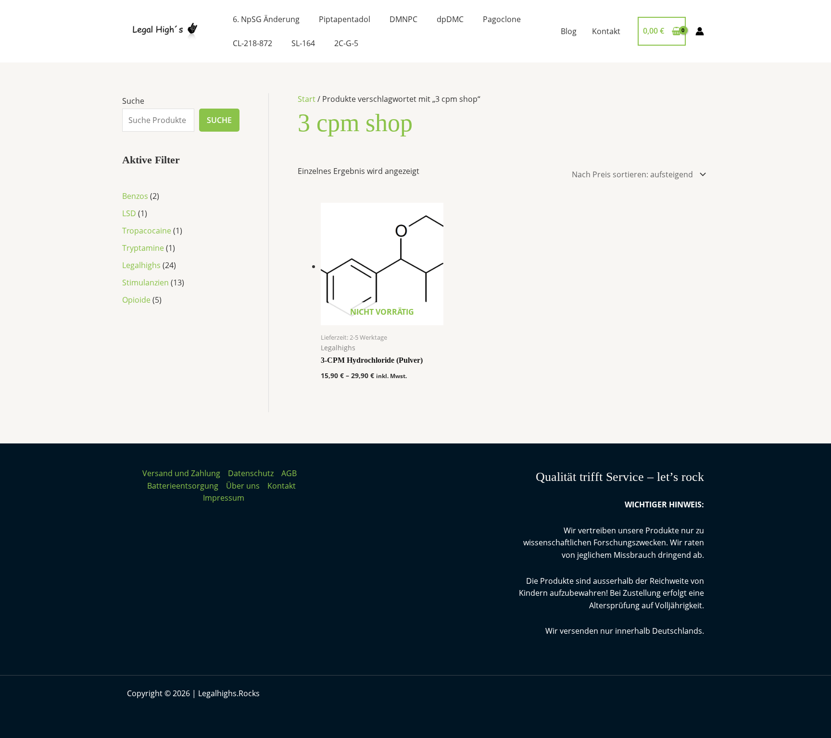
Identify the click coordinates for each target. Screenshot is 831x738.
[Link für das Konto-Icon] (699, 31)
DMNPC (403, 19)
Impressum (223, 497)
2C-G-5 (346, 43)
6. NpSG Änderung (266, 19)
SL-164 (303, 43)
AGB (289, 473)
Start (306, 99)
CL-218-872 (252, 43)
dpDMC (450, 19)
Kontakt (606, 31)
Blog (569, 31)
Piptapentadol (344, 19)
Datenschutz (251, 473)
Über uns (243, 485)
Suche (133, 101)
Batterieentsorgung (182, 485)
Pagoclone (502, 19)
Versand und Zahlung (181, 473)
